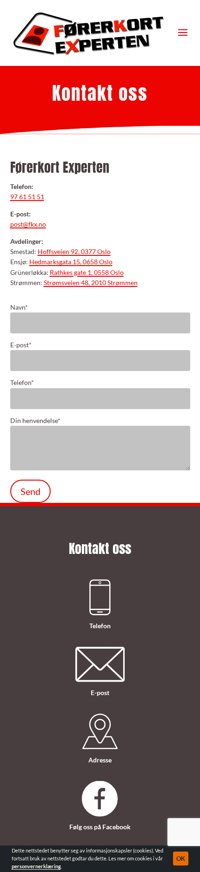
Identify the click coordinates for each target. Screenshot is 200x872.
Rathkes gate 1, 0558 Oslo (87, 272)
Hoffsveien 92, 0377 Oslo (74, 251)
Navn (19, 307)
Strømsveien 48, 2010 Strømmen (91, 282)
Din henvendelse (35, 420)
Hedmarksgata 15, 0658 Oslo (71, 262)
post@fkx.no (28, 224)
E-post (21, 345)
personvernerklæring (36, 866)
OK (180, 858)
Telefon (22, 382)
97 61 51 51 (27, 197)
